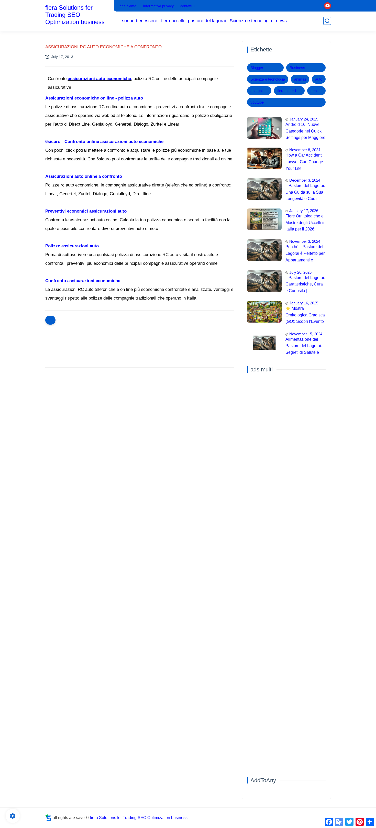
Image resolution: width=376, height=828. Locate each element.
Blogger (256, 67)
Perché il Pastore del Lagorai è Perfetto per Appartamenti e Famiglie (305, 254)
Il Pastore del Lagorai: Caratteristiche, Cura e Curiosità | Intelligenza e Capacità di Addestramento (305, 284)
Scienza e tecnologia (251, 20)
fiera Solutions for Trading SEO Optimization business (75, 14)
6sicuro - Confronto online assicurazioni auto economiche (104, 141)
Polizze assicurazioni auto (72, 246)
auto (318, 79)
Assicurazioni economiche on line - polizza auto (94, 98)
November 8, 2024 (304, 150)
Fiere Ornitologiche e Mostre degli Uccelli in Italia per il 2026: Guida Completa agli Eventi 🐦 (305, 223)
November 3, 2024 (304, 241)
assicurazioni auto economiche (99, 78)
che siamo (128, 6)
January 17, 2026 (303, 210)
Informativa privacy (158, 6)
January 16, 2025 (303, 303)
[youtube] (327, 5)
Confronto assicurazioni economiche (82, 280)
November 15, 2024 (305, 334)
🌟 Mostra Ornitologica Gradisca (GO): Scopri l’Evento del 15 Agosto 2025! (305, 315)
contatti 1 (187, 6)
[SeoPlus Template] (48, 817)
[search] (327, 21)
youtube (257, 102)
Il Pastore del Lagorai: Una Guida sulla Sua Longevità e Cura (305, 192)
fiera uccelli (172, 20)
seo (314, 91)
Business (297, 67)
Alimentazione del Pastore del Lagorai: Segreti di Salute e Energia (303, 346)
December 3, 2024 (304, 180)
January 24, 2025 (303, 119)
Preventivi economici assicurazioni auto (86, 211)
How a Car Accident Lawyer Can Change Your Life (304, 161)
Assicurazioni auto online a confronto (83, 176)
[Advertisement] (139, 411)
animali (300, 79)
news (281, 20)
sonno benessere (139, 20)
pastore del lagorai (207, 20)
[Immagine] (264, 128)
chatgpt (256, 91)
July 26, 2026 (300, 272)
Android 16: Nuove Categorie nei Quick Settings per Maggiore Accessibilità (305, 131)
